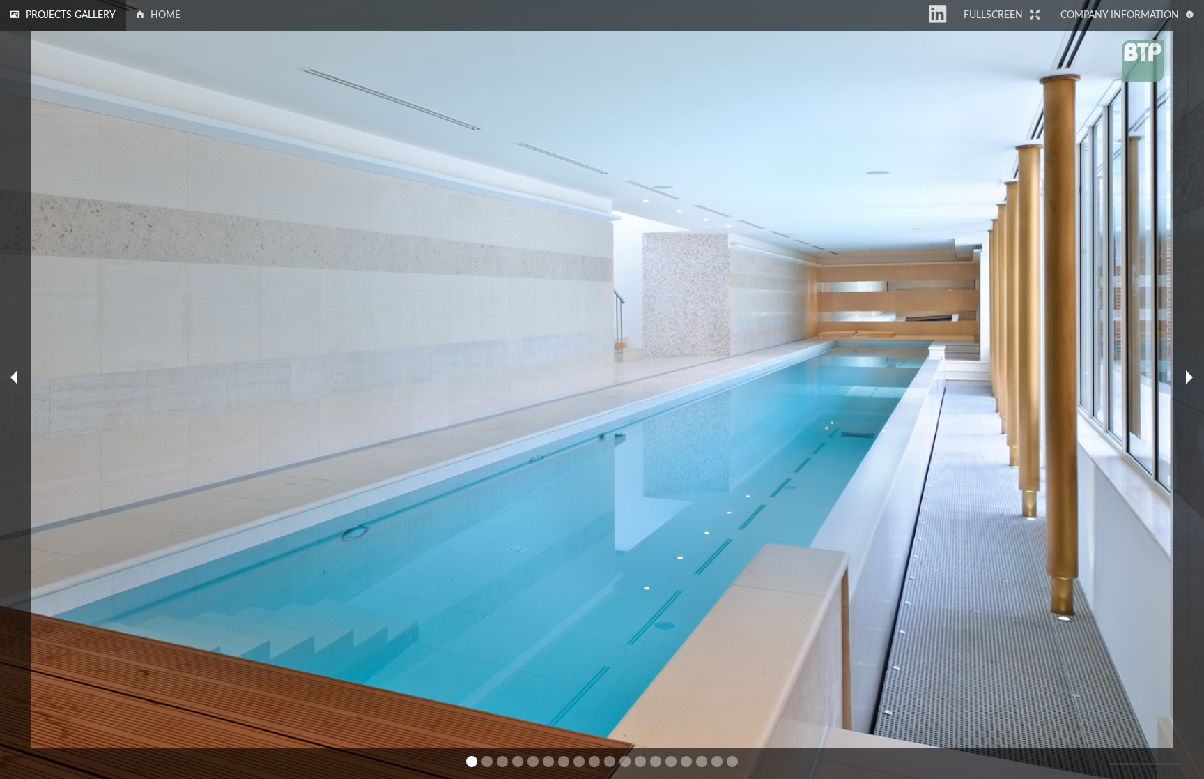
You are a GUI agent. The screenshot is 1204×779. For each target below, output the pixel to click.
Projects (71, 15)
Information (1119, 15)
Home (165, 15)
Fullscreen (993, 15)
